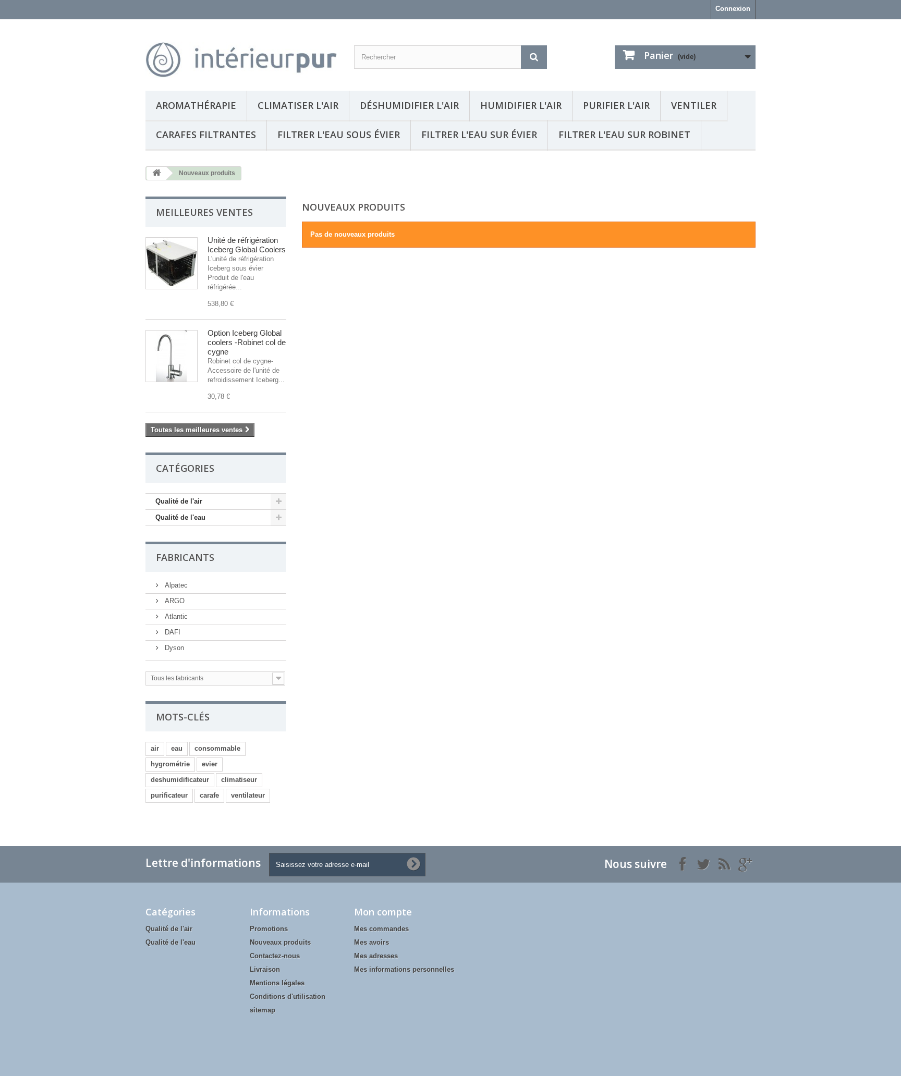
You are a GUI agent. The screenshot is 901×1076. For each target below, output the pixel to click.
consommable (217, 748)
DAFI (171, 632)
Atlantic (175, 616)
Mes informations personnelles (404, 969)
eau (176, 748)
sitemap (262, 1010)
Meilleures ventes (204, 212)
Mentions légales (277, 983)
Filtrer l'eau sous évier (338, 134)
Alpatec (175, 585)
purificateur (169, 795)
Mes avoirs (371, 942)
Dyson (173, 648)
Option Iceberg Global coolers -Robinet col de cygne (247, 342)
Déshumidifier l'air (409, 105)
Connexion (732, 9)
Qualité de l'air (178, 501)
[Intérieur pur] (241, 52)
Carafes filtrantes (206, 134)
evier (209, 764)
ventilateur (248, 795)
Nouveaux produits (280, 942)
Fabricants (185, 557)
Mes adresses (376, 956)
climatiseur (239, 780)
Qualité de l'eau (180, 517)
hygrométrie (170, 764)
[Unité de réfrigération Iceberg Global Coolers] (171, 263)
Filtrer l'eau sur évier (479, 134)
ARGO (174, 601)
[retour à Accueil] (156, 173)
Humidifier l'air (521, 105)
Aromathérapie (196, 105)
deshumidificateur (180, 780)
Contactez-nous (275, 956)
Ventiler (693, 105)
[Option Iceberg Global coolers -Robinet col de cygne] (171, 356)
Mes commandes (381, 929)
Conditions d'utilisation (287, 996)
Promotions (269, 929)
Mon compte (383, 912)
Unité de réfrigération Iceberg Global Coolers (247, 245)
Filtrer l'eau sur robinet (624, 134)
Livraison (265, 969)
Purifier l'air (616, 105)
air (155, 748)
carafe (209, 795)
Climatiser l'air (298, 105)
